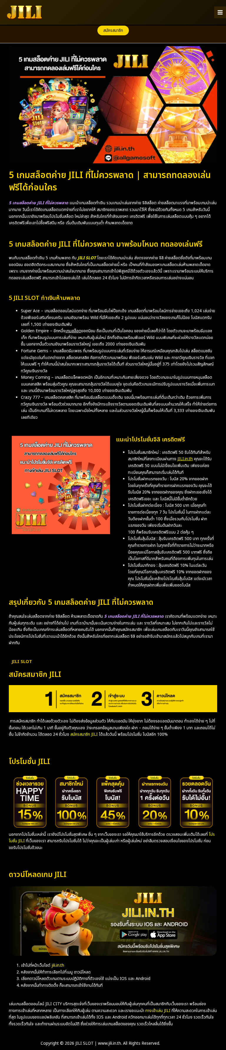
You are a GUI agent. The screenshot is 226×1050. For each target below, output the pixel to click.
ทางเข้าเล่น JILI (157, 1011)
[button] (113, 31)
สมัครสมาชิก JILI (84, 734)
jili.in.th (57, 965)
